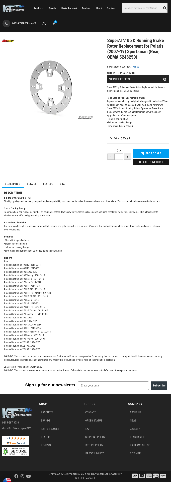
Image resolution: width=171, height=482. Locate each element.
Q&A (62, 184)
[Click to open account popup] (44, 23)
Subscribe (158, 385)
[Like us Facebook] (16, 476)
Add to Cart (153, 153)
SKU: (109, 73)
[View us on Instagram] (22, 476)
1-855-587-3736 (10, 422)
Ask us (136, 66)
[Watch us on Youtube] (28, 476)
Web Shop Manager (85, 478)
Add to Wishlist (153, 162)
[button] (38, 8)
